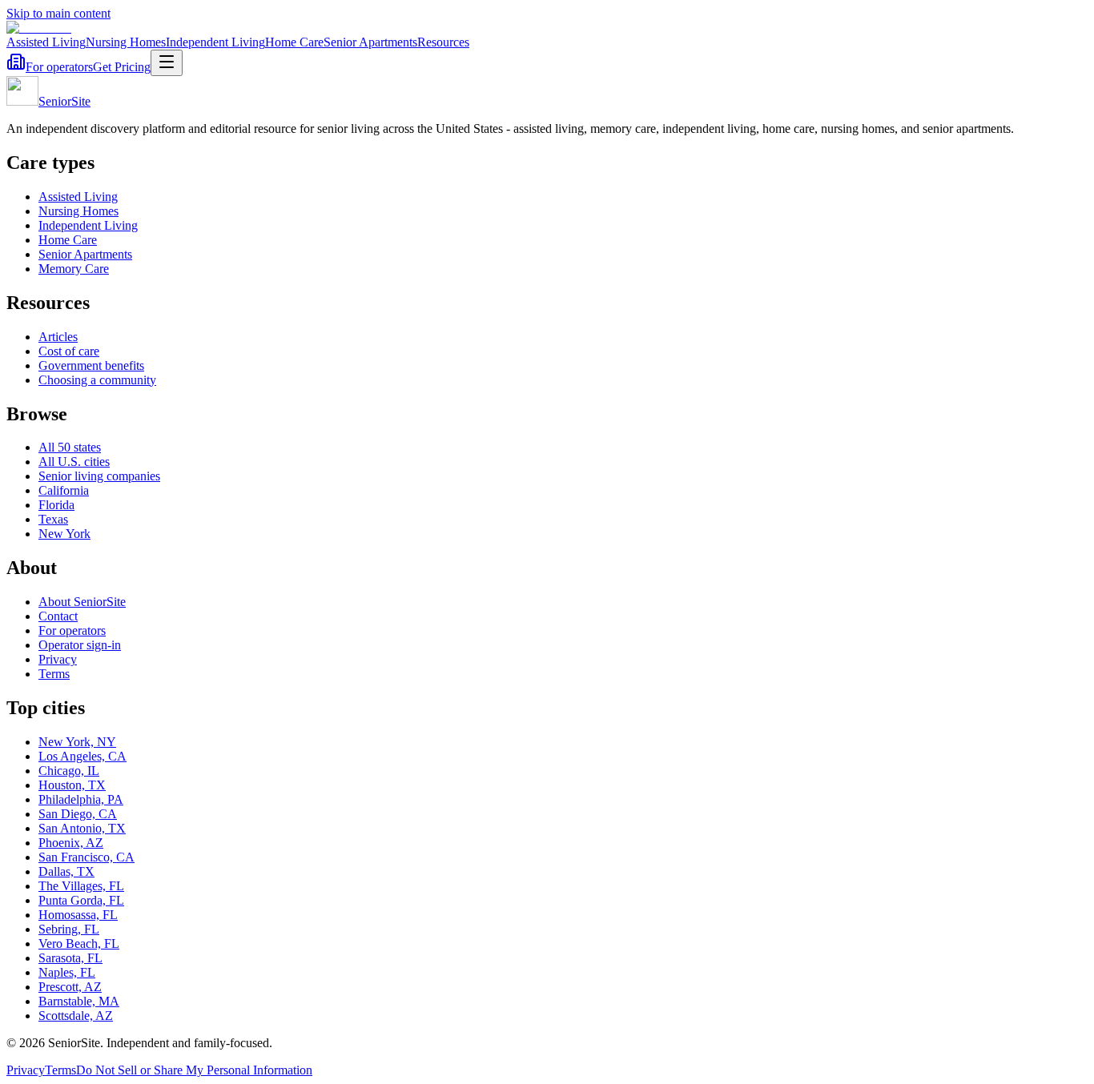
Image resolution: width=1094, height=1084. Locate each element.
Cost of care (68, 351)
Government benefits (91, 365)
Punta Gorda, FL (81, 900)
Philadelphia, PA (80, 799)
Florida (56, 505)
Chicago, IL (68, 770)
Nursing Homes (126, 42)
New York (64, 533)
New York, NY (77, 742)
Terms (54, 674)
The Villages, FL (81, 886)
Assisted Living (46, 42)
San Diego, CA (77, 814)
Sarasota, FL (70, 958)
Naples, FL (66, 972)
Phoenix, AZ (70, 842)
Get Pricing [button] (122, 67)
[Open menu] (167, 63)
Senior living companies (99, 476)
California (63, 490)
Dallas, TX (66, 871)
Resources (443, 42)
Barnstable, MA (78, 1001)
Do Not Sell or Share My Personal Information (194, 1070)
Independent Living (215, 42)
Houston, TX (72, 785)
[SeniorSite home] (38, 27)
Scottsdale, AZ (75, 1015)
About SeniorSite (82, 601)
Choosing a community (97, 380)
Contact (58, 616)
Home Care (294, 42)
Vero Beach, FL (78, 943)
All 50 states (69, 447)
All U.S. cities (74, 461)
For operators (59, 67)
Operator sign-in (79, 645)
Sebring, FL (68, 929)
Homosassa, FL (78, 914)
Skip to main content (58, 13)
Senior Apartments (370, 42)
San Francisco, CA (86, 857)
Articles (58, 336)
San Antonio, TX (82, 828)
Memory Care (73, 268)
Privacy (57, 659)
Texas (53, 519)
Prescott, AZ (70, 987)
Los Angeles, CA (82, 756)
